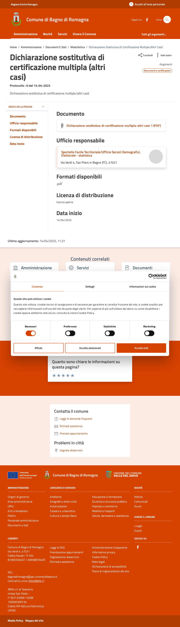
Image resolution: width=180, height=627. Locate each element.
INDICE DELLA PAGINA (20, 106)
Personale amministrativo (23, 520)
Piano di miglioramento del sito (110, 571)
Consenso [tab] (37, 287)
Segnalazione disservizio (64, 557)
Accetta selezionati (90, 348)
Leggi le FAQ (57, 547)
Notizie (138, 497)
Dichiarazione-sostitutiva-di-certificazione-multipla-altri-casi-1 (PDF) (113, 125)
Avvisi (138, 506)
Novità (47, 34)
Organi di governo (18, 497)
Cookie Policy (100, 557)
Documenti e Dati (18, 525)
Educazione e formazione (107, 497)
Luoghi (138, 526)
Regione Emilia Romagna (24, 4)
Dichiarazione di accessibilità (109, 566)
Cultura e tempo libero (63, 516)
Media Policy (15, 620)
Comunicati (141, 501)
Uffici (11, 506)
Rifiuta (38, 348)
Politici (12, 516)
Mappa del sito (34, 620)
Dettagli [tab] (90, 287)
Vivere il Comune (84, 34)
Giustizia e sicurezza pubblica (109, 501)
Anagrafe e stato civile (63, 501)
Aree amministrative (20, 501)
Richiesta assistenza (62, 562)
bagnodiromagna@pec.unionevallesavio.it (32, 577)
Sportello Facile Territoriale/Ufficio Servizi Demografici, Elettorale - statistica (101, 153)
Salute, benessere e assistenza (110, 516)
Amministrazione (25, 34)
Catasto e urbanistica (62, 511)
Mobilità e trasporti (103, 511)
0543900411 (36, 581)
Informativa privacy (103, 552)
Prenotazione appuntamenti (66, 552)
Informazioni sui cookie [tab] (142, 287)
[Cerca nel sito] (167, 19)
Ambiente (56, 497)
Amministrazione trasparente (109, 547)
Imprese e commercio (104, 506)
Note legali (98, 562)
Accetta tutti (141, 348)
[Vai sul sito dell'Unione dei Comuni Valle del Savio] (123, 474)
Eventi (138, 531)
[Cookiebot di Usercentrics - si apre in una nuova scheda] (151, 276)
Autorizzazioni (58, 506)
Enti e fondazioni (18, 511)
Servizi (62, 34)
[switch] (70, 333)
